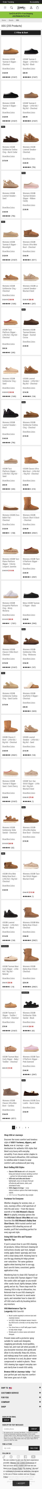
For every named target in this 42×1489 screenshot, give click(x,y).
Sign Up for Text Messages (12, 1425)
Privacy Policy (20, 1437)
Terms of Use (9, 1437)
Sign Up (6, 1420)
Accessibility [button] (34, 2)
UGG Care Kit (18, 1311)
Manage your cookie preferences (22, 1463)
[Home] (21, 7)
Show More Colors (8, 68)
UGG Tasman (13, 1195)
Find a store (7, 1444)
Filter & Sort (22, 32)
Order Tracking (8, 2)
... (22, 1128)
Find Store (34, 1448)
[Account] (31, 8)
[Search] (11, 7)
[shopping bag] (37, 7)
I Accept (21, 1483)
